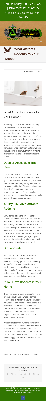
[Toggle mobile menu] (41, 42)
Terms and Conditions (31, 390)
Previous (30, 71)
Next (38, 71)
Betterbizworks (27, 392)
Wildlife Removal (23, 354)
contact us (8, 334)
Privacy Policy (18, 390)
